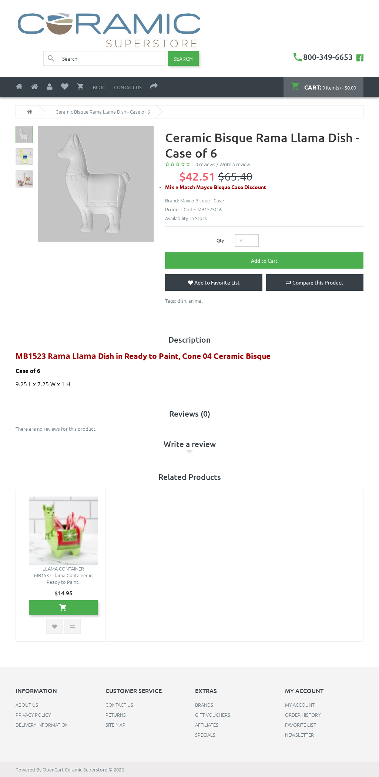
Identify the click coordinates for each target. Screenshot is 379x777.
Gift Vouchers (212, 714)
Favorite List (300, 724)
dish (181, 300)
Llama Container (63, 568)
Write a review (234, 164)
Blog (99, 87)
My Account (300, 704)
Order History (303, 714)
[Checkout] (154, 86)
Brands (204, 704)
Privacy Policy (33, 714)
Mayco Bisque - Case (202, 200)
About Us (27, 704)
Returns (115, 714)
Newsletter (299, 734)
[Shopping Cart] (80, 86)
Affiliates (206, 724)
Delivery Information (42, 724)
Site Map (115, 724)
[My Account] (50, 86)
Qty (220, 240)
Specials (205, 734)
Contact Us (128, 87)
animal (195, 300)
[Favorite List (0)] (64, 86)
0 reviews (205, 164)
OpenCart (53, 769)
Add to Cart (264, 260)
